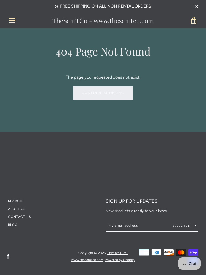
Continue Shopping (103, 93)
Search (15, 201)
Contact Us (19, 217)
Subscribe (182, 225)
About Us (16, 209)
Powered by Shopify (120, 260)
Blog (12, 225)
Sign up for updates (131, 201)
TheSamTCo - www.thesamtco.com (103, 20)
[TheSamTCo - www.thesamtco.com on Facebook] (8, 256)
